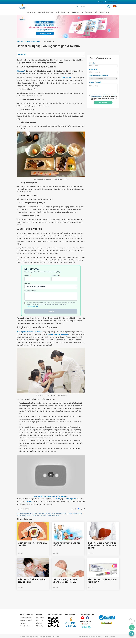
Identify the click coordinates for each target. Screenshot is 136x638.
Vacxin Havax (21, 515)
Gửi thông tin (103, 102)
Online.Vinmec (104, 12)
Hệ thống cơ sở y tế (26, 620)
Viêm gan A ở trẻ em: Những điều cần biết (32, 580)
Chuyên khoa (31, 12)
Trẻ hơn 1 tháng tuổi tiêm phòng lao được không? (65, 580)
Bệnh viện (27, 283)
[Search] (77, 6)
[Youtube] (82, 617)
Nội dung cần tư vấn (30, 291)
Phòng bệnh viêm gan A (75, 513)
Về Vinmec (75, 12)
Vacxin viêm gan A (53, 515)
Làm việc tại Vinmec (26, 626)
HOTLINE (57, 499)
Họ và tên (27, 275)
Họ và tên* (92, 63)
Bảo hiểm (39, 623)
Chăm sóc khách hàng (111, 2)
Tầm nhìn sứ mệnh (26, 617)
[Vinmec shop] (71, 622)
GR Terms (112, 636)
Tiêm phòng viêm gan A (39, 515)
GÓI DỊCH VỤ (72, 499)
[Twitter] (81, 509)
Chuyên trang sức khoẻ (89, 12)
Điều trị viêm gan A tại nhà (42, 513)
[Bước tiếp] (86, 627)
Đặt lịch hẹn (40, 626)
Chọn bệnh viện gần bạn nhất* (98, 75)
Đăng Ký (51, 311)
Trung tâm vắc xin (48, 41)
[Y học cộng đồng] (86, 624)
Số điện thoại (55, 275)
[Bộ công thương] (106, 617)
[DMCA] (106, 623)
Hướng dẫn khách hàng (46, 12)
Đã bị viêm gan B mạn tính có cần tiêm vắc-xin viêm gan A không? (102, 545)
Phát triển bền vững (62, 12)
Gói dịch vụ (39, 620)
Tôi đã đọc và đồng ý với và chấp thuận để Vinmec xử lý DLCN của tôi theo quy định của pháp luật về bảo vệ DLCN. (104, 97)
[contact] (132, 627)
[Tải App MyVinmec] (53, 622)
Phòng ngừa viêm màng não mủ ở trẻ (66, 544)
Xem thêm (20, 553)
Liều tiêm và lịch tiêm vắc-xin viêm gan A (102, 580)
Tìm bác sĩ (100, 2)
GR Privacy (105, 636)
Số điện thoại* (93, 69)
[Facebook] (78, 509)
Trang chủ (20, 41)
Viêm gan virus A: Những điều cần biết (32, 544)
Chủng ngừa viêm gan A (58, 513)
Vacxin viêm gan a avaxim (24, 513)
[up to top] (132, 621)
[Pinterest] (84, 509)
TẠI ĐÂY (29, 501)
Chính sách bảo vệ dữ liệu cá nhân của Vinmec (90, 636)
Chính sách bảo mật (32, 306)
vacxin (28, 515)
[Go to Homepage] (22, 6)
